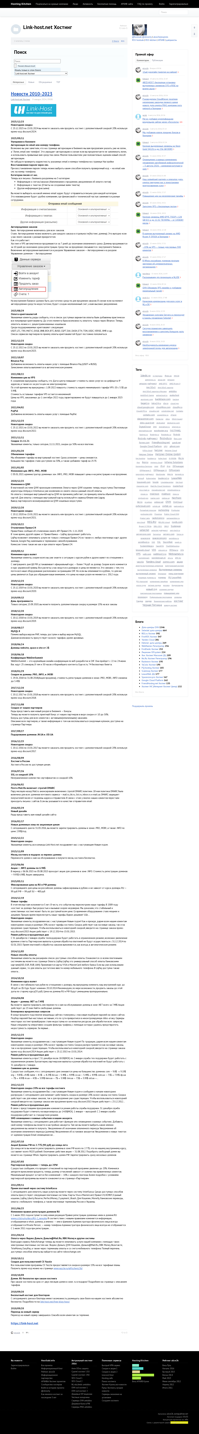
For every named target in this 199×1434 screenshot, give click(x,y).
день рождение (176, 573)
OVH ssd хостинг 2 (80, 1391)
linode (156, 482)
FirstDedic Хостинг (150, 649)
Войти (161, 3)
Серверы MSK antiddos (82, 1407)
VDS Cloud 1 (77, 1378)
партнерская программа (151, 593)
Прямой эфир (144, 54)
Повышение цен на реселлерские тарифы (163, 196)
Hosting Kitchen (21, 4)
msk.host (154, 493)
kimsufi (141, 478)
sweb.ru (178, 542)
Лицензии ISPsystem (151, 652)
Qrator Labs (145, 518)
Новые (31, 82)
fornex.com (144, 442)
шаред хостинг (170, 605)
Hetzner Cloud (171, 450)
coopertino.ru (162, 415)
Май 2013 (166, 1378)
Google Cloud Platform (151, 446)
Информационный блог (52, 1368)
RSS (122, 41)
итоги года (141, 585)
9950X (176, 376)
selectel (144, 530)
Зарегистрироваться (178, 3)
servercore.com (143, 534)
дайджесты (171, 40)
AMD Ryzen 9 (174, 383)
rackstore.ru (158, 517)
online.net (158, 502)
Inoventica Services (144, 466)
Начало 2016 (168, 1368)
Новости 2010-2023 (31, 94)
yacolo (140, 561)
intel (156, 466)
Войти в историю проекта (52, 1387)
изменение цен (176, 581)
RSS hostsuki (138, 40)
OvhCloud (177, 502)
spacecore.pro (159, 538)
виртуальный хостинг (174, 566)
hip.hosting (140, 458)
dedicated (160, 423)
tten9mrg (146, 273)
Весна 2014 (167, 1375)
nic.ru (139, 501)
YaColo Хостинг (149, 664)
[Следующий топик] (194, 34)
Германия (162, 573)
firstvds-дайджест (148, 438)
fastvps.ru (143, 434)
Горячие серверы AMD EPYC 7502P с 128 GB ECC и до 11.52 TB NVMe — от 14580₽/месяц (163, 219)
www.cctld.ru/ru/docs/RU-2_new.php (29, 1218)
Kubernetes (151, 478)
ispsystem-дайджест (145, 474)
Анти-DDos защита (80, 1368)
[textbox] (37, 61)
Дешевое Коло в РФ (81, 1403)
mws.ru (176, 494)
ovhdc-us (167, 505)
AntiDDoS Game (147, 395)
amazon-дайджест (148, 383)
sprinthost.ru (143, 542)
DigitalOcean (145, 426)
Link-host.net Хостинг (20, 99)
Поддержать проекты (142, 706)
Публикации (157, 60)
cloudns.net (154, 411)
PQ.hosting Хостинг (150, 667)
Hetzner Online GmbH (168, 454)
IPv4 (162, 466)
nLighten (148, 502)
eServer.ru (176, 427)
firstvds (176, 434)
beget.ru (145, 403)
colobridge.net (167, 411)
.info (186, 1419)
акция (180, 561)
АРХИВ (161, 40)
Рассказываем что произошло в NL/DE (161, 277)
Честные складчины (81, 1397)
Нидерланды (177, 585)
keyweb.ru (179, 474)
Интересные (18, 82)
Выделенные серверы (170, 569)
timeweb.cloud (143, 550)
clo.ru (165, 403)
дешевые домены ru (147, 577)
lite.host (179, 482)
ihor (138, 462)
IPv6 (168, 466)
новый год (151, 589)
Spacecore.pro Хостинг (152, 677)
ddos (168, 419)
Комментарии (143, 60)
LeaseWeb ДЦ (148, 674)
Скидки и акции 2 (109, 1371)
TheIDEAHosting (172, 546)
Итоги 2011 (167, 1387)
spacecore (145, 538)
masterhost (178, 486)
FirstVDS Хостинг (149, 636)
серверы (178, 597)
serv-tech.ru (175, 530)
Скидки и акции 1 (109, 1368)
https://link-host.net (24, 1323)
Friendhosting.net (161, 442)
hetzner (159, 450)
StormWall (168, 542)
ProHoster (175, 510)
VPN (182, 550)
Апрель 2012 (168, 1384)
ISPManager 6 (160, 470)
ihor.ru (145, 462)
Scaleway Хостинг (150, 670)
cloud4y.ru (177, 407)
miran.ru (144, 494)
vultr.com (147, 554)
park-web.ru (179, 506)
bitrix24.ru (156, 403)
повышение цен (171, 593)
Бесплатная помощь (106, 3)
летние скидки (154, 585)
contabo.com (149, 414)
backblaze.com (163, 399)
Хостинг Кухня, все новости (114, 1384)
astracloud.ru (161, 395)
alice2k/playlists (160, 37)
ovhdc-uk (156, 506)
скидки (148, 601)
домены (162, 577)
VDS (154, 549)
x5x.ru (170, 558)
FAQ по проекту (145, 3)
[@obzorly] (139, 29)
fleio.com (178, 438)
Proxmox (158, 514)
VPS (138, 554)
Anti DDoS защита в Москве (155, 391)
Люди (75, 3)
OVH (168, 502)
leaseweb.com (143, 482)
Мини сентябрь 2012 (171, 1381)
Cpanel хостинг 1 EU (81, 1371)
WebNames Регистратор (153, 646)
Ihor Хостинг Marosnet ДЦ (154, 655)
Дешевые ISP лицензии (82, 1394)
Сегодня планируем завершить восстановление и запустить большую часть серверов (163, 331)
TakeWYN (160, 546)
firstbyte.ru (154, 434)
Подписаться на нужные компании (52, 3)
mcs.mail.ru (144, 490)
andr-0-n (146, 297)
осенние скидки (166, 589)
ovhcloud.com (143, 505)
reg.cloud (141, 522)
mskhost (166, 493)
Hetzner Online (146, 454)
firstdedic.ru (166, 434)
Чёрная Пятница (152, 605)
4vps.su (168, 375)
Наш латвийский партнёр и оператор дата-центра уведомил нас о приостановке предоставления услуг (163, 182)
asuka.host (174, 395)
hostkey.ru (151, 458)
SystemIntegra (147, 546)
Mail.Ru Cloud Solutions (160, 486)
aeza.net (161, 380)
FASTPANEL (175, 430)
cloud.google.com (145, 407)
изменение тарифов (159, 581)
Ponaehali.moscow (148, 510)
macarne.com (142, 486)
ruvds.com (177, 522)
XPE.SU (178, 558)
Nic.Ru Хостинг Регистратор (154, 658)
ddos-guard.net (147, 422)
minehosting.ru (173, 490)
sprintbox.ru (174, 538)
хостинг (178, 601)
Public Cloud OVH (171, 514)
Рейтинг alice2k (48, 1371)
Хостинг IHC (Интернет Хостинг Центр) (159, 686)
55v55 (185, 1416)
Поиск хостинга (109, 1381)
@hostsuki (137, 37)
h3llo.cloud (147, 450)
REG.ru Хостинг (148, 633)
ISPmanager (178, 466)
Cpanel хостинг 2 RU (81, 1375)
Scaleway (176, 526)
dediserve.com (173, 423)
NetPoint (176, 497)
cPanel (173, 415)
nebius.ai (166, 498)
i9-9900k (172, 458)
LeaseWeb (176, 478)
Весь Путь (166, 1365)
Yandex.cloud (153, 561)
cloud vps (175, 403)
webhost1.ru (159, 553)
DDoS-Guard (177, 419)
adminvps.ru (150, 380)
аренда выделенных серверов (149, 566)
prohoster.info (146, 514)
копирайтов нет (181, 1414)
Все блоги (139, 692)
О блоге (115, 41)
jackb (145, 115)
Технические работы (163, 601)
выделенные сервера (147, 570)
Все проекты (47, 1365)
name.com (155, 498)
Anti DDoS (151, 387)
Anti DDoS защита (165, 387)
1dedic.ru (145, 375)
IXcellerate (160, 474)
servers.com (168, 534)
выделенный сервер (146, 573)
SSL (159, 542)
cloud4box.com (163, 407)
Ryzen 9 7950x (145, 526)
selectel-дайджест (159, 530)
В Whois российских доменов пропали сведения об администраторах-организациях (161, 263)
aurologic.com (147, 399)
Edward (146, 79)
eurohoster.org (161, 430)
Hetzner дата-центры (152, 642)
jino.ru (170, 474)
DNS (155, 427)
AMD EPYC (163, 383)
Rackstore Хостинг (150, 661)
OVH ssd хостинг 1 (80, 1387)
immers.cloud (156, 462)
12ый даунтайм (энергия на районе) (160, 72)
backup (176, 399)
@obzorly (147, 37)
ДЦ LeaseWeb (174, 577)
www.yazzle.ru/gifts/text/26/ (68, 1268)
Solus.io (180, 534)
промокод (143, 597)
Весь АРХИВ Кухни (140, 1381)
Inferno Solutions (173, 462)
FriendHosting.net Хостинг (154, 683)
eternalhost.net (145, 430)
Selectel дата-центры (152, 630)
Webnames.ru (176, 554)
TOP (58, 82)
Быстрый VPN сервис (111, 1365)
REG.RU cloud (164, 522)
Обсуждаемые (45, 82)
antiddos (173, 391)
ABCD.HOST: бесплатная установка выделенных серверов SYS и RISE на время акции (160, 85)
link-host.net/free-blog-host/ (55, 1301)
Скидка (139, 601)
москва (166, 585)
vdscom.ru (162, 550)
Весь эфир (139, 355)
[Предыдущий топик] (194, 27)
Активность (88, 3)
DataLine (159, 419)
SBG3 (166, 526)
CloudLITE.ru (141, 411)
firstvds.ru (166, 438)
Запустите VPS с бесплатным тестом (160, 206)
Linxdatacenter (167, 482)
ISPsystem (174, 470)
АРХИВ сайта (127, 3)
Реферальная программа (161, 597)
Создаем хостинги (110, 1400)
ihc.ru (181, 458)
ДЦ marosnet (142, 581)
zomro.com (169, 561)
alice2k (17, 1333)
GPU (165, 446)
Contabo (179, 411)
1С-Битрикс (157, 376)
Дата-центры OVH (150, 627)
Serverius (157, 534)
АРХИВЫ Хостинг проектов (53, 1381)
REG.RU (151, 522)
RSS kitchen (151, 40)
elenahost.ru (164, 427)
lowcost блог (108, 1375)
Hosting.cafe (107, 1378)
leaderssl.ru (163, 478)
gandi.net (176, 442)
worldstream (144, 558)
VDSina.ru (173, 550)
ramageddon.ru (173, 518)
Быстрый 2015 (168, 1371)
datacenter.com (145, 418)
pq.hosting (163, 510)
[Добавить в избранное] (23, 1332)
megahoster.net (158, 490)
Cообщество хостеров (51, 1384)
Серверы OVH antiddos (82, 1400)
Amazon (170, 380)
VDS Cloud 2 (77, 1381)
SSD (153, 542)
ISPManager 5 (145, 470)
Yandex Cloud (148, 639)
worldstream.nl (159, 557)
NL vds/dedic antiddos (81, 1384)
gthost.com (175, 446)
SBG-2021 (158, 526)
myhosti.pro (143, 498)
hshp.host (162, 458)
